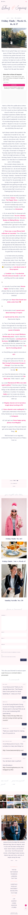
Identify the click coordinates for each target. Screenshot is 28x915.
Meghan (4, 728)
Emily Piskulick (6, 741)
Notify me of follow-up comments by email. (11, 652)
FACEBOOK (14, 874)
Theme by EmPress (14, 913)
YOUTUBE (14, 893)
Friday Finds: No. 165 (14, 539)
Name (3, 632)
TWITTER (14, 878)
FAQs (16, 860)
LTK (14, 898)
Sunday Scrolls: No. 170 (14, 600)
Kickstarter (19, 209)
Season (13, 198)
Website (3, 644)
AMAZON (14, 905)
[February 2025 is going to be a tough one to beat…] (17, 805)
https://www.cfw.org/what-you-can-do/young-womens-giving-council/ (13, 718)
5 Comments (18, 18)
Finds (12, 18)
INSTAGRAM (14, 872)
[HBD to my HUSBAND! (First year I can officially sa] (24, 798)
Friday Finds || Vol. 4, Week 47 (14, 561)
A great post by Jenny (11, 317)
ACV (14, 354)
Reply (24, 697)
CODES (14, 903)
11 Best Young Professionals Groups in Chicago (14, 363)
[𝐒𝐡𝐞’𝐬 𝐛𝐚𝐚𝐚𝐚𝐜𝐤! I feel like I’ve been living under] (10, 798)
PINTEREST (13, 888)
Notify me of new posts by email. (8, 656)
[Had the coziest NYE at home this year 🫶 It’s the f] (3, 798)
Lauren (10, 330)
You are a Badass (20, 215)
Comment (3, 615)
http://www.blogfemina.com (11, 767)
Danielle (17, 330)
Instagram (15, 416)
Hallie (5, 394)
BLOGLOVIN (14, 890)
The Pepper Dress (11, 200)
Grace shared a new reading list (13, 409)
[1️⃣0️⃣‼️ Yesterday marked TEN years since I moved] (10, 805)
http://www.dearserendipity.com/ (13, 750)
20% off (23, 276)
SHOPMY (14, 901)
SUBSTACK (14, 884)
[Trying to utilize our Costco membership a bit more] (17, 798)
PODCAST (14, 886)
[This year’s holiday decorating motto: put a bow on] (3, 805)
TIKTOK (14, 869)
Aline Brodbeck (6, 758)
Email (3, 638)
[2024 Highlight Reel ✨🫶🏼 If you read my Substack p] (24, 805)
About (12, 860)
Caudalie (8, 273)
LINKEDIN (14, 876)
